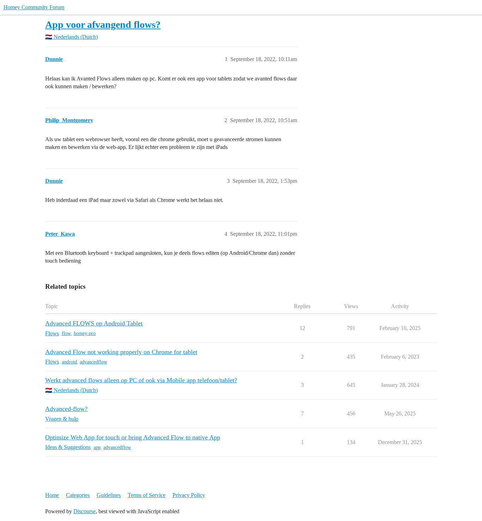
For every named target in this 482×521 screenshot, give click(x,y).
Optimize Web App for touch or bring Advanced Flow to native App (132, 437)
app (97, 447)
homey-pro (85, 333)
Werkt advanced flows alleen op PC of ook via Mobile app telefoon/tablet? (141, 380)
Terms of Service (146, 495)
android (69, 362)
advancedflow (93, 362)
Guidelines (109, 495)
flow (66, 333)
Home (52, 495)
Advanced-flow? (66, 408)
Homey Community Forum (34, 7)
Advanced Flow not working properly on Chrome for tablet (121, 351)
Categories (78, 495)
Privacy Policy (189, 495)
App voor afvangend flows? (103, 24)
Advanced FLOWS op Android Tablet (94, 323)
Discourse (84, 511)
